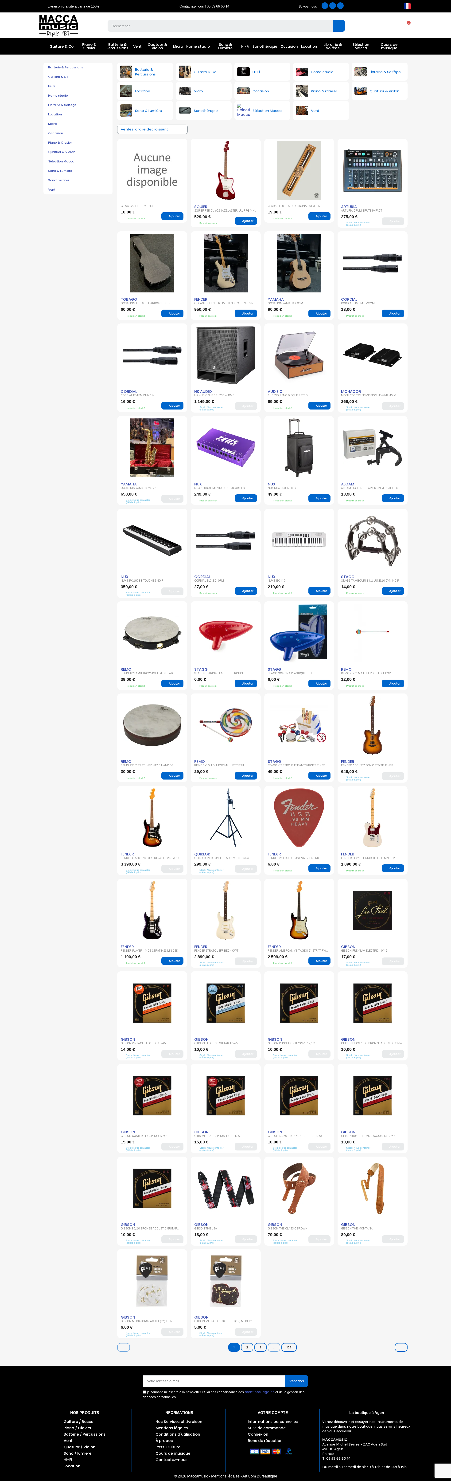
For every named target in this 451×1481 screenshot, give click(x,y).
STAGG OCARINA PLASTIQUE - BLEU (291, 673)
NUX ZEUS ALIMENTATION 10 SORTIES (219, 488)
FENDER (200, 299)
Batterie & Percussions (117, 46)
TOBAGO (129, 299)
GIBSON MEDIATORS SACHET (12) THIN (146, 1321)
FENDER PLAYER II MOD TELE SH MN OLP (368, 858)
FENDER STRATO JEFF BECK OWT (216, 950)
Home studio (198, 46)
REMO (126, 669)
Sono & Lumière (225, 46)
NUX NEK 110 (276, 580)
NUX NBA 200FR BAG (282, 488)
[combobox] (217, 26)
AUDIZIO (275, 391)
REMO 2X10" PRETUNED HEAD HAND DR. (147, 765)
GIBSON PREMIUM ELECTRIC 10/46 (364, 950)
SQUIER (200, 206)
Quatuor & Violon (157, 46)
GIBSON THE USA (205, 1228)
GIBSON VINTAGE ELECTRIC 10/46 (143, 1043)
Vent (137, 46)
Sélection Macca (361, 46)
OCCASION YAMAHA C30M (285, 303)
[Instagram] (332, 5)
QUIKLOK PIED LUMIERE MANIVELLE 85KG (221, 858)
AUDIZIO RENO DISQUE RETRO (288, 395)
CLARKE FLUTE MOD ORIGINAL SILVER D (294, 206)
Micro (178, 46)
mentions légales (259, 1392)
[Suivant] (401, 1347)
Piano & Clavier (89, 46)
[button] (406, 26)
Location (309, 46)
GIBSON (348, 946)
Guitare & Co (62, 46)
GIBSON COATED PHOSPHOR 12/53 (144, 1136)
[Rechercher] (339, 26)
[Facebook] (325, 5)
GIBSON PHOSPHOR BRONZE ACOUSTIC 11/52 (372, 1043)
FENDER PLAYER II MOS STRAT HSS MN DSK (149, 950)
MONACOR (351, 391)
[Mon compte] (390, 26)
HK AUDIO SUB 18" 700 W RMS (214, 395)
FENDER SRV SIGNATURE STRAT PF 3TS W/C (150, 858)
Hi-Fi (245, 46)
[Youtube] (340, 5)
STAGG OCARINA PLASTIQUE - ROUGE (219, 673)
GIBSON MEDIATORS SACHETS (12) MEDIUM (223, 1321)
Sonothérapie (265, 46)
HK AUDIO (203, 391)
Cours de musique (389, 46)
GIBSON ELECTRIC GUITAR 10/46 (215, 1043)
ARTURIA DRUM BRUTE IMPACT (361, 210)
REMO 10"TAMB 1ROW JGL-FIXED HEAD (147, 673)
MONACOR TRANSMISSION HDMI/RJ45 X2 (369, 395)
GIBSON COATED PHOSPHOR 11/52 (217, 1136)
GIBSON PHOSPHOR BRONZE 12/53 (291, 1043)
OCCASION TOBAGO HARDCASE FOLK (146, 303)
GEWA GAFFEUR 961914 (137, 206)
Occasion (289, 46)
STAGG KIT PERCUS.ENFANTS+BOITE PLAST (296, 765)
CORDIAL (349, 299)
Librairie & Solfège (333, 46)
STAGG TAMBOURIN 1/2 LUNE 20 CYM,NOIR (370, 580)
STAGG (347, 576)
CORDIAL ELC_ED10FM (209, 580)
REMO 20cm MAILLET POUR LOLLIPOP (366, 673)
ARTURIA (349, 206)
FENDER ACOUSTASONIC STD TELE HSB (367, 765)
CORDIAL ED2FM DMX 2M (358, 303)
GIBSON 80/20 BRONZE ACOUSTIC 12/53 (295, 1136)
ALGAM (347, 484)
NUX (198, 484)
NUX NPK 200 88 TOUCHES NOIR (142, 580)
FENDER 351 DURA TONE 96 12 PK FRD (293, 858)
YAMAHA (276, 299)
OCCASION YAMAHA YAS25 (138, 488)
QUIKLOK (202, 854)
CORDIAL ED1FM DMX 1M (137, 395)
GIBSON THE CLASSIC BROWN (287, 1228)
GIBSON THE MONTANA (357, 1228)
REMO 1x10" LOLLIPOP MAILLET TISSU (219, 765)
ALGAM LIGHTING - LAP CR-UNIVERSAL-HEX (369, 488)
